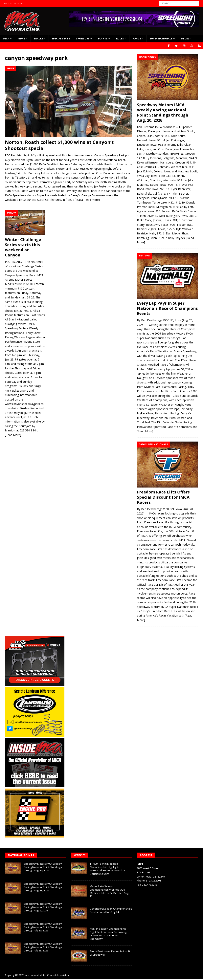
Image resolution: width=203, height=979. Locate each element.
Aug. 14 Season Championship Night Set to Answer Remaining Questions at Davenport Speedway (108, 934)
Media (185, 38)
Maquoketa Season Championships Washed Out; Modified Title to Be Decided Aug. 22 (109, 891)
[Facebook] (168, 45)
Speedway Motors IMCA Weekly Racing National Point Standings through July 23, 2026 (43, 947)
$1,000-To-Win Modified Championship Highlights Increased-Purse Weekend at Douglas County (107, 869)
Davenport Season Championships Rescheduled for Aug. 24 (111, 910)
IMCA (6, 38)
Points (102, 38)
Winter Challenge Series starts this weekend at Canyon (23, 247)
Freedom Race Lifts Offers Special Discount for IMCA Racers (163, 497)
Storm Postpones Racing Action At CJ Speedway (110, 952)
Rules (120, 38)
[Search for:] (179, 3)
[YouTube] (191, 45)
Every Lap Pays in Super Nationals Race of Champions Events (167, 308)
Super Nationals (161, 38)
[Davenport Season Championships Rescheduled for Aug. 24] (79, 913)
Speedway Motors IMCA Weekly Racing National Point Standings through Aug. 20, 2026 (162, 112)
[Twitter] (176, 45)
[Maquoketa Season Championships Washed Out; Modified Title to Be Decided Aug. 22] (79, 891)
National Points (21, 855)
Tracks (38, 38)
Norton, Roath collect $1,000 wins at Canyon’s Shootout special (59, 145)
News (21, 38)
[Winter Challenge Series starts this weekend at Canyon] (25, 222)
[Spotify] (199, 45)
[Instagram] (184, 45)
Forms (136, 38)
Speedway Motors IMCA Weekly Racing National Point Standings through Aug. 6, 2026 (43, 907)
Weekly (79, 855)
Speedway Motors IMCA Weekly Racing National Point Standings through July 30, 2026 (43, 927)
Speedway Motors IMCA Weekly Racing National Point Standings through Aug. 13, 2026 (43, 887)
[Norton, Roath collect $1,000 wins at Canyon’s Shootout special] (68, 101)
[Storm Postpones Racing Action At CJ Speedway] (79, 956)
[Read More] (92, 200)
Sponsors (82, 38)
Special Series (61, 38)
